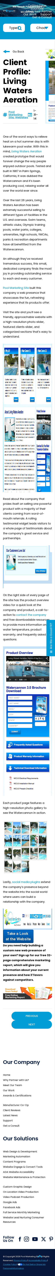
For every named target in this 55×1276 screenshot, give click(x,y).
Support (8, 1120)
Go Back (18, 51)
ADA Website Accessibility (18, 1172)
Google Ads (10, 1202)
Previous (32, 1016)
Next (32, 1024)
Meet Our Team (12, 1085)
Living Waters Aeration (26, 151)
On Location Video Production (20, 1192)
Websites (21, 117)
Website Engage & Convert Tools (23, 1167)
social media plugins (26, 882)
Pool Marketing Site (15, 114)
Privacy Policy (20, 1260)
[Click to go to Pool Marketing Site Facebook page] (20, 1239)
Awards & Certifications (17, 1095)
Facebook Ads (11, 1207)
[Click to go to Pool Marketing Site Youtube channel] (35, 1239)
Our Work (9, 1090)
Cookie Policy (9, 1264)
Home (6, 1075)
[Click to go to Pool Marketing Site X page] (43, 1239)
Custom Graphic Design (17, 1186)
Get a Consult (11, 1125)
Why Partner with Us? (16, 1080)
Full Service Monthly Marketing (21, 1212)
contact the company (31, 615)
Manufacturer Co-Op (16, 1105)
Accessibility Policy (37, 1260)
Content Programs (14, 1161)
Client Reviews (11, 1110)
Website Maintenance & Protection (24, 1177)
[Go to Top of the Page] (39, 1256)
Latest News (10, 1115)
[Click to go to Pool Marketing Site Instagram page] (26, 1239)
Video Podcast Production (18, 1197)
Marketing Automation (16, 1156)
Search (19, 28)
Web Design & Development (20, 1151)
